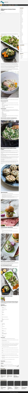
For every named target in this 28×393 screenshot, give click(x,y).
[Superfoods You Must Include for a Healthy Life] (10, 371)
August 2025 (21, 14)
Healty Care (5, 389)
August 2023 (21, 28)
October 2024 (21, 20)
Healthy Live (2, 386)
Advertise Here (22, 55)
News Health (21, 49)
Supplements (21, 51)
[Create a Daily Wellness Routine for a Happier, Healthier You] (16, 371)
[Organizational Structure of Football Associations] (17, 383)
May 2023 (21, 31)
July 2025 (21, 15)
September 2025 (21, 13)
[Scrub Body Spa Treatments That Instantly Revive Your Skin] (10, 383)
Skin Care (21, 50)
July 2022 (21, 36)
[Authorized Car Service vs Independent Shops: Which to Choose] (24, 383)
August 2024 (21, 22)
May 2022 (21, 38)
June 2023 (21, 30)
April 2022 (21, 39)
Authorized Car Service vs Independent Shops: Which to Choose (24, 388)
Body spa (8, 386)
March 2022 (21, 40)
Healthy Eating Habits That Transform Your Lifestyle (3, 376)
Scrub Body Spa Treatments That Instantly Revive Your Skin (10, 388)
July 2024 (21, 23)
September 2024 (21, 21)
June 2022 (21, 37)
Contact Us (21, 56)
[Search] (27, 5)
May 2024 (21, 24)
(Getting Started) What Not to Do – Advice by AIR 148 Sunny (5, 366)
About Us (21, 54)
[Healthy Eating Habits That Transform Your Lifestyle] (3, 371)
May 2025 (21, 16)
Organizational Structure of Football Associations (17, 388)
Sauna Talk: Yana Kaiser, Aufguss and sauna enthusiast (14, 366)
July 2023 (21, 29)
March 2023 (21, 32)
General (22, 386)
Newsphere (14, 392)
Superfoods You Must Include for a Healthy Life (9, 376)
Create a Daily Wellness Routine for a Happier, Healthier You (16, 376)
